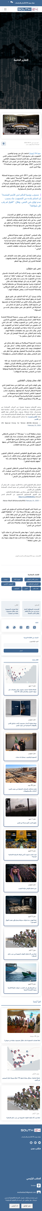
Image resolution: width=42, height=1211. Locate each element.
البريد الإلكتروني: (33, 641)
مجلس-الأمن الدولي (32, 579)
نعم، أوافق (27, 1206)
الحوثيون (16, 588)
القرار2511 (17, 579)
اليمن (26, 588)
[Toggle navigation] (5, 9)
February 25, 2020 (34, 426)
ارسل (21, 651)
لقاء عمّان (35, 588)
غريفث (6, 579)
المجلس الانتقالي (33, 584)
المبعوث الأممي (8, 584)
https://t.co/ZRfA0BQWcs (27, 497)
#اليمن (36, 419)
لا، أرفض (15, 1206)
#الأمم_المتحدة (32, 417)
